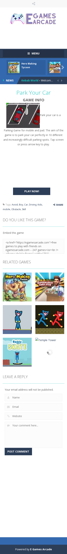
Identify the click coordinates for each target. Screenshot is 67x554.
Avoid (15, 204)
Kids (40, 204)
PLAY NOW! (31, 191)
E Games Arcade (41, 549)
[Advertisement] (35, 36)
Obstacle (16, 209)
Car (26, 204)
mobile (6, 209)
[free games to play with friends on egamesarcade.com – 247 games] (33, 19)
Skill (24, 209)
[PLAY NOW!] (14, 67)
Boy (21, 204)
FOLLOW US (33, 3)
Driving (32, 204)
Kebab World (29, 80)
